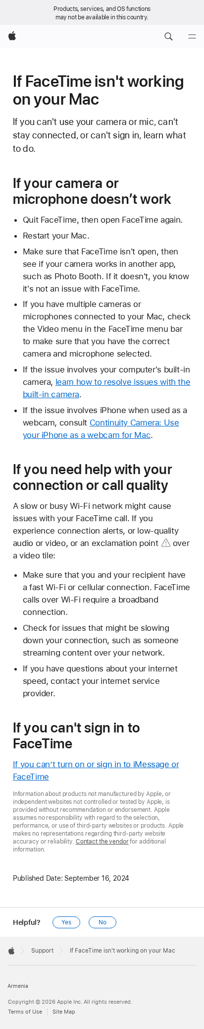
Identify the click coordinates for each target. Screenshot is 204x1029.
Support (42, 950)
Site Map (63, 1012)
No (102, 922)
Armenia (17, 986)
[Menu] (192, 37)
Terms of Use (25, 1012)
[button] (168, 37)
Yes (66, 922)
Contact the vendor (102, 841)
